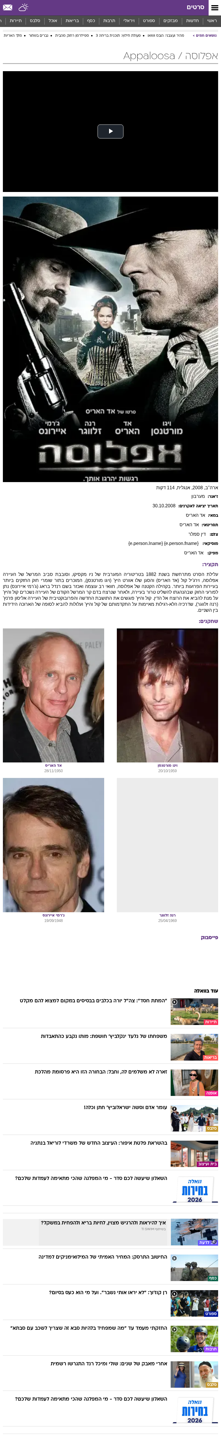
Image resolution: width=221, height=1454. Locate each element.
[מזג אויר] (24, 7)
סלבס (35, 21)
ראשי (212, 21)
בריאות (72, 21)
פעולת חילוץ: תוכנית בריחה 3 (118, 36)
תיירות (16, 21)
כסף (91, 21)
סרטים (195, 8)
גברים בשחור (38, 36)
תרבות (109, 21)
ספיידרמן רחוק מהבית (72, 36)
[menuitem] (192, 21)
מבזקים (170, 21)
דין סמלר (197, 534)
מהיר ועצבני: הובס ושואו (166, 36)
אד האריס (194, 552)
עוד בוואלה (206, 991)
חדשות (192, 21)
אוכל (53, 21)
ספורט (149, 21)
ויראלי (129, 21)
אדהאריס (195, 515)
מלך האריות (13, 36)
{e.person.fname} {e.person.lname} (164, 543)
